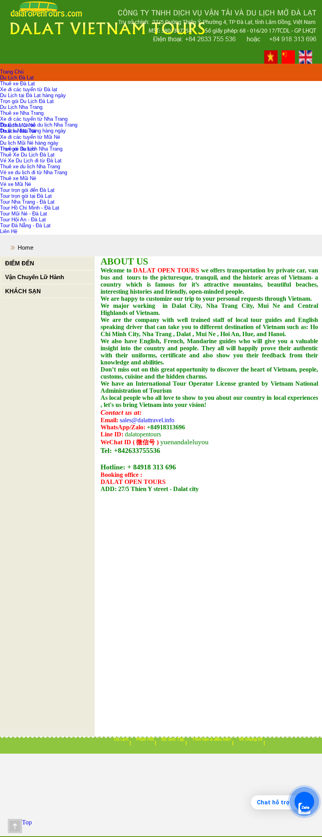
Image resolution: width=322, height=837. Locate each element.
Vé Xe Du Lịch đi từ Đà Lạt (31, 161)
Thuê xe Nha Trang (22, 113)
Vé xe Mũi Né (15, 184)
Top (15, 826)
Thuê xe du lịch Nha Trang (30, 166)
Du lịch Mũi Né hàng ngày (29, 143)
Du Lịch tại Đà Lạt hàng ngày (33, 95)
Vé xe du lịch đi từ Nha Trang (33, 172)
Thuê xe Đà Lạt (17, 83)
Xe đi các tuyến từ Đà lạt (28, 89)
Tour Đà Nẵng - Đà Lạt (25, 225)
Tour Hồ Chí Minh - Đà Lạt (29, 208)
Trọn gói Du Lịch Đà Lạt (27, 101)
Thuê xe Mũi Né (18, 131)
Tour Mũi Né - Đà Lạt (23, 214)
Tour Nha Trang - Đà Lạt (27, 202)
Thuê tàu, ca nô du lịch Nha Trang (38, 125)
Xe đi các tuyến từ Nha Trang (34, 119)
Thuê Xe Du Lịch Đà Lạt (27, 155)
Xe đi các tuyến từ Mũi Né (30, 137)
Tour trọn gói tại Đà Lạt (26, 196)
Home (25, 247)
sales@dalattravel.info (147, 420)
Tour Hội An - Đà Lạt (23, 220)
